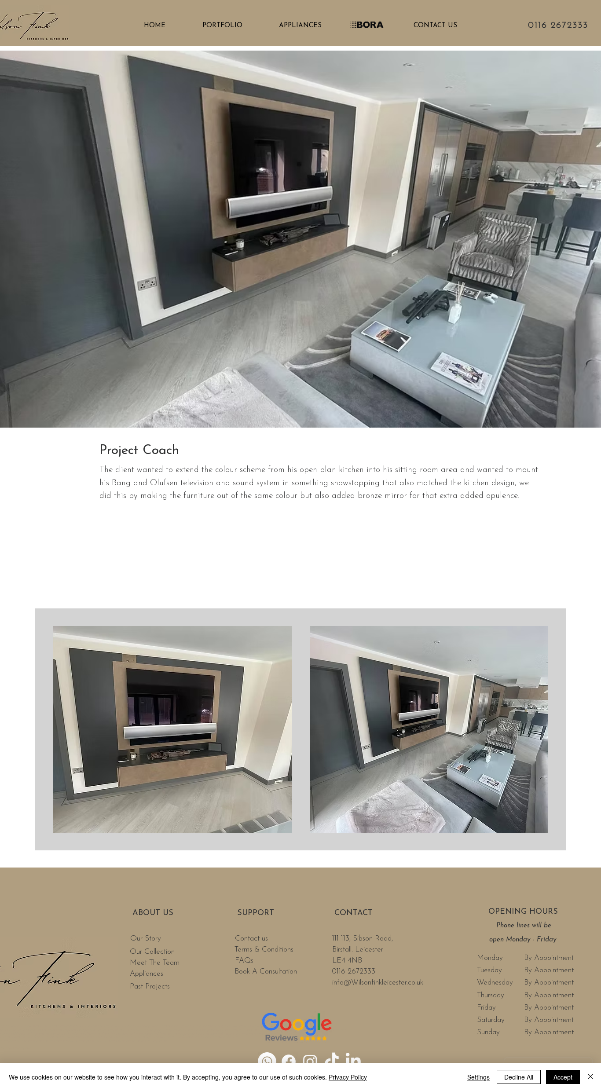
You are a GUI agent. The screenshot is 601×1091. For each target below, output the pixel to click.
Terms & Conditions (264, 949)
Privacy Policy (348, 1077)
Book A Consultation (266, 971)
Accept (562, 1077)
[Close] (590, 1077)
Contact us (252, 938)
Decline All (518, 1077)
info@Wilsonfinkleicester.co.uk (377, 982)
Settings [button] (478, 1077)
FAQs (245, 960)
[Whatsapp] (267, 1061)
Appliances (146, 974)
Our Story (146, 938)
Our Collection (152, 952)
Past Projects (150, 986)
